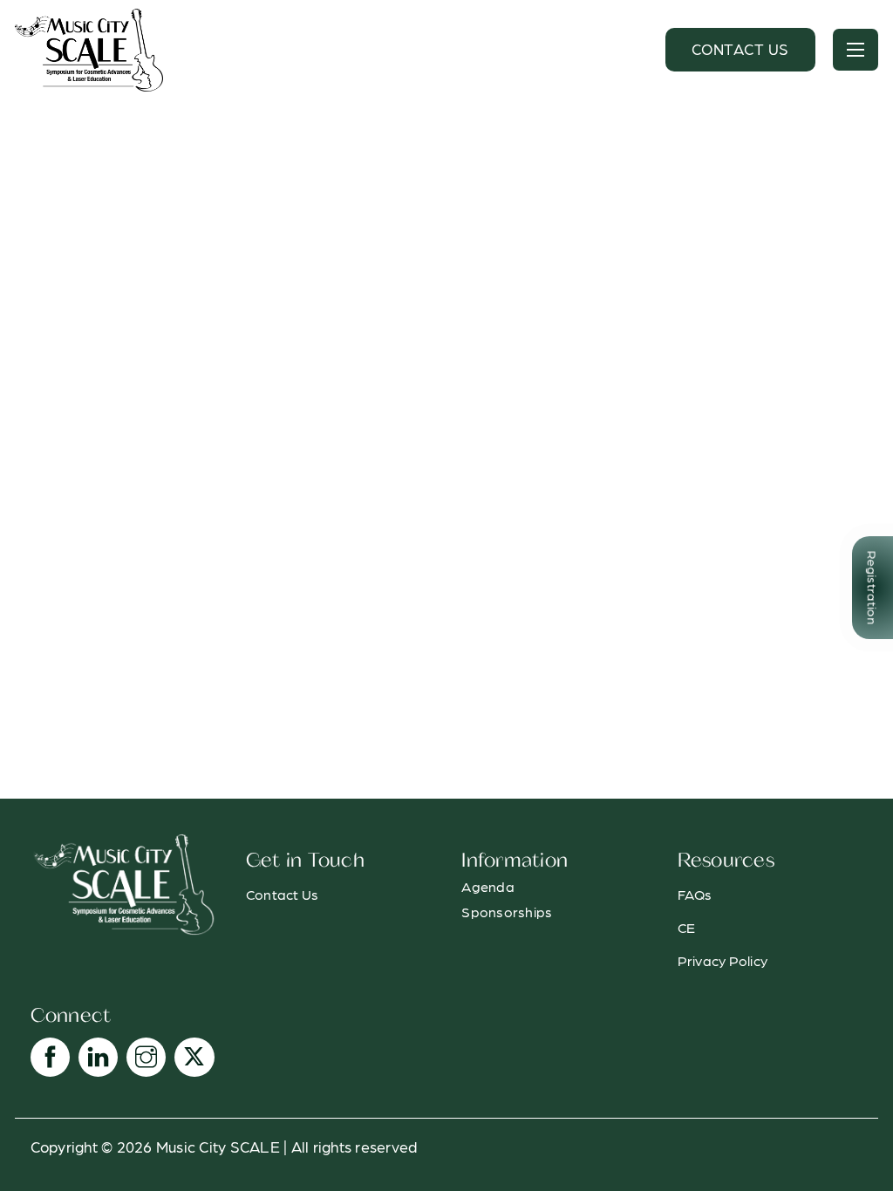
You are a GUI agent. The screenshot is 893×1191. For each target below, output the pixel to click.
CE (687, 927)
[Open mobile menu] (855, 50)
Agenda (488, 886)
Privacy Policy (723, 960)
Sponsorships (506, 911)
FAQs (695, 894)
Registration (872, 587)
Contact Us (740, 48)
